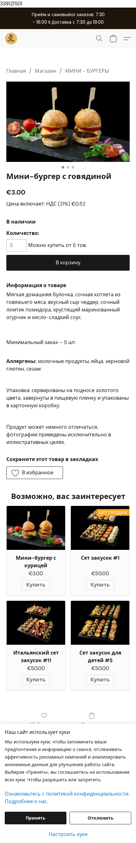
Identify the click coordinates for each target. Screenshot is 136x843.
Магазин (45, 71)
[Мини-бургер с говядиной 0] (68, 122)
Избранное (44, 724)
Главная (16, 71)
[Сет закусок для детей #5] (100, 623)
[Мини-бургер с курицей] (36, 528)
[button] (11, 38)
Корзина (91, 724)
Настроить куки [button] (68, 834)
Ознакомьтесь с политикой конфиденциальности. (67, 794)
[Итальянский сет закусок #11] (36, 623)
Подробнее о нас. (26, 801)
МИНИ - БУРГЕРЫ (87, 71)
